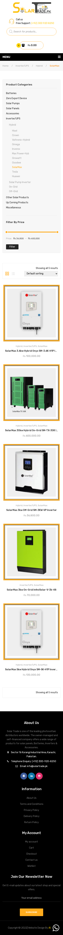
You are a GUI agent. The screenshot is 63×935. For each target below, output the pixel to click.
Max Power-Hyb (20, 153)
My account (31, 841)
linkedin (31, 776)
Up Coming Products (17, 202)
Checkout (31, 853)
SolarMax (17, 167)
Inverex (16, 149)
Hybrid (39, 65)
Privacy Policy (31, 810)
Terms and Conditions (31, 804)
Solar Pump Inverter (20, 182)
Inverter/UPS (22, 65)
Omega (16, 144)
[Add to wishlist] (18, 350)
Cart (31, 847)
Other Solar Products (17, 197)
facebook (23, 776)
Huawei (16, 176)
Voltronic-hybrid (21, 139)
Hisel (14, 130)
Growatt (17, 158)
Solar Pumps (13, 103)
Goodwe (16, 162)
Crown (15, 135)
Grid (7, 273)
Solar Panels (12, 108)
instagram (39, 776)
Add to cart (31, 349)
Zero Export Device (16, 98)
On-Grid (13, 186)
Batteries (11, 93)
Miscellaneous (13, 207)
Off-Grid (13, 191)
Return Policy (31, 822)
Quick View (54, 289)
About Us (31, 798)
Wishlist (31, 866)
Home (6, 65)
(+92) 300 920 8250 (42, 23)
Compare (45, 350)
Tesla (15, 171)
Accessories (12, 113)
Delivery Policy (31, 816)
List (13, 273)
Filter (12, 246)
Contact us (31, 860)
